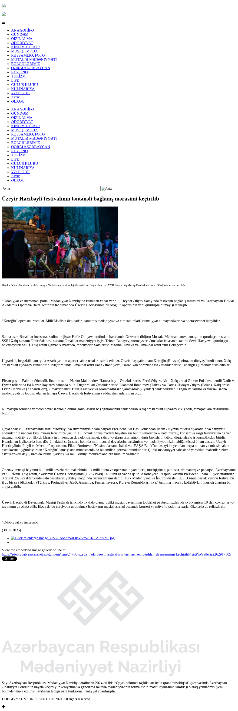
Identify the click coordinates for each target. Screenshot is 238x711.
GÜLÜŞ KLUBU (24, 85)
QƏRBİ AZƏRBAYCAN (30, 68)
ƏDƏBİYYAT (22, 43)
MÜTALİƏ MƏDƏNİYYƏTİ (34, 59)
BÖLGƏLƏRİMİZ (25, 64)
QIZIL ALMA (22, 39)
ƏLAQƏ (18, 101)
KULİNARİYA (23, 89)
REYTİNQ (19, 72)
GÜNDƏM (19, 34)
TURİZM (18, 76)
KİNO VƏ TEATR (25, 47)
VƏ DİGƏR (20, 93)
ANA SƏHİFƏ (22, 30)
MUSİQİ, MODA (24, 51)
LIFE (15, 80)
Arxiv (15, 97)
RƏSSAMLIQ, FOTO (28, 55)
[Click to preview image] (60, 277)
